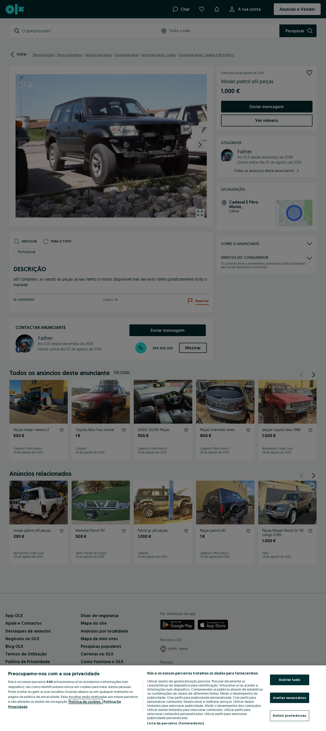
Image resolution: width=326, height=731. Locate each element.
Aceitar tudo (289, 680)
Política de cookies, (85, 701)
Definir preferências (290, 715)
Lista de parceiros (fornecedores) (175, 723)
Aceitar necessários (289, 698)
